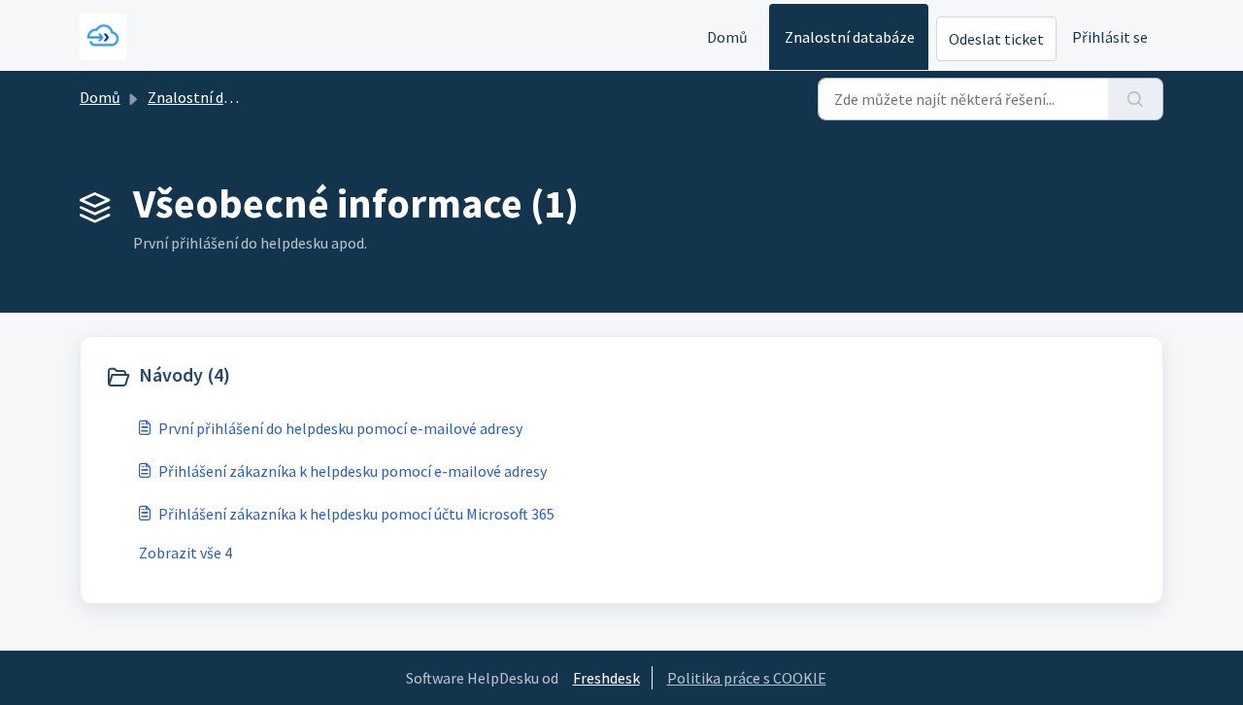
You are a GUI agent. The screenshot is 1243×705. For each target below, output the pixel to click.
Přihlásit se (1110, 37)
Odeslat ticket (996, 39)
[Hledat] (1135, 99)
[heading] (359, 376)
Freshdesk (606, 678)
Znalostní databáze (850, 37)
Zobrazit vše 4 (185, 552)
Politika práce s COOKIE (746, 678)
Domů (727, 37)
